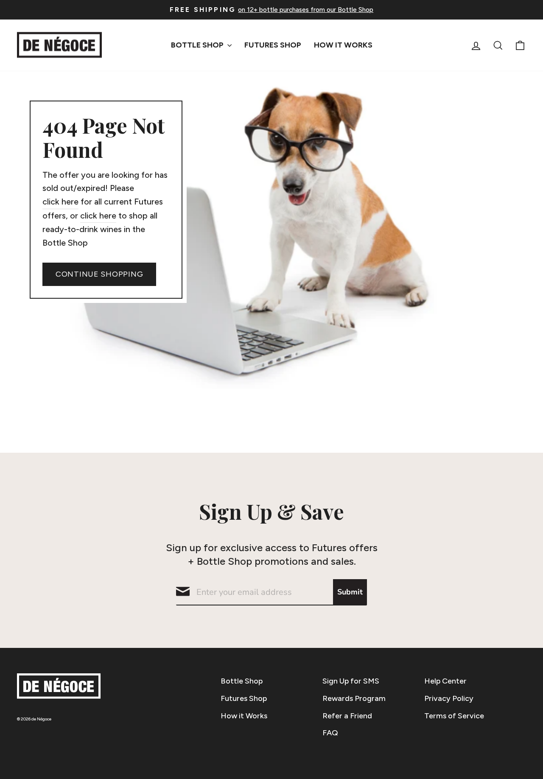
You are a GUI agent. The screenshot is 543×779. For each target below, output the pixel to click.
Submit (350, 592)
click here (60, 201)
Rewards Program (354, 698)
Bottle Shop (198, 45)
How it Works (244, 715)
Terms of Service (454, 715)
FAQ (330, 732)
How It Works (343, 45)
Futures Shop (272, 45)
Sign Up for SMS (350, 681)
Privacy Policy (448, 698)
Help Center (445, 681)
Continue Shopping (99, 274)
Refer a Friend (347, 715)
